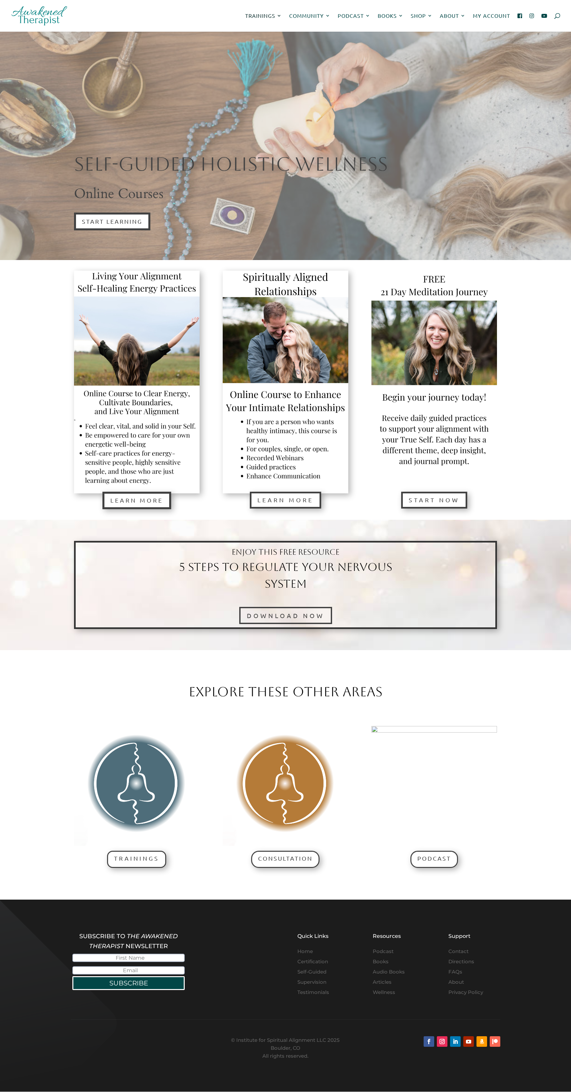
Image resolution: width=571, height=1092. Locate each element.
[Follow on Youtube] (468, 1041)
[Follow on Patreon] (495, 1041)
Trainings (260, 16)
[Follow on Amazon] (481, 1041)
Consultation (285, 858)
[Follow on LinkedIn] (455, 1041)
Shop (418, 16)
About (449, 16)
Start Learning (112, 221)
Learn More (136, 500)
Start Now (434, 499)
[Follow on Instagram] (442, 1041)
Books (387, 16)
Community (306, 16)
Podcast (351, 16)
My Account (491, 16)
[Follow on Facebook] (429, 1041)
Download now (285, 615)
